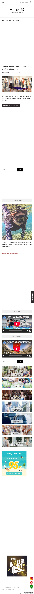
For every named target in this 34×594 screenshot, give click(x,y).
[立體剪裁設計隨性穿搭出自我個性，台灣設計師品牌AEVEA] (17, 84)
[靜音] (27, 331)
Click (32, 297)
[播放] (4, 331)
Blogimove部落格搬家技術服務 (25, 593)
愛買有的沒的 (5, 72)
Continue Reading (13, 105)
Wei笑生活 (17, 9)
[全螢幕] (30, 331)
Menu (4, 2)
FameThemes (11, 589)
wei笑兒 (12, 72)
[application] (17, 324)
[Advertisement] (17, 46)
